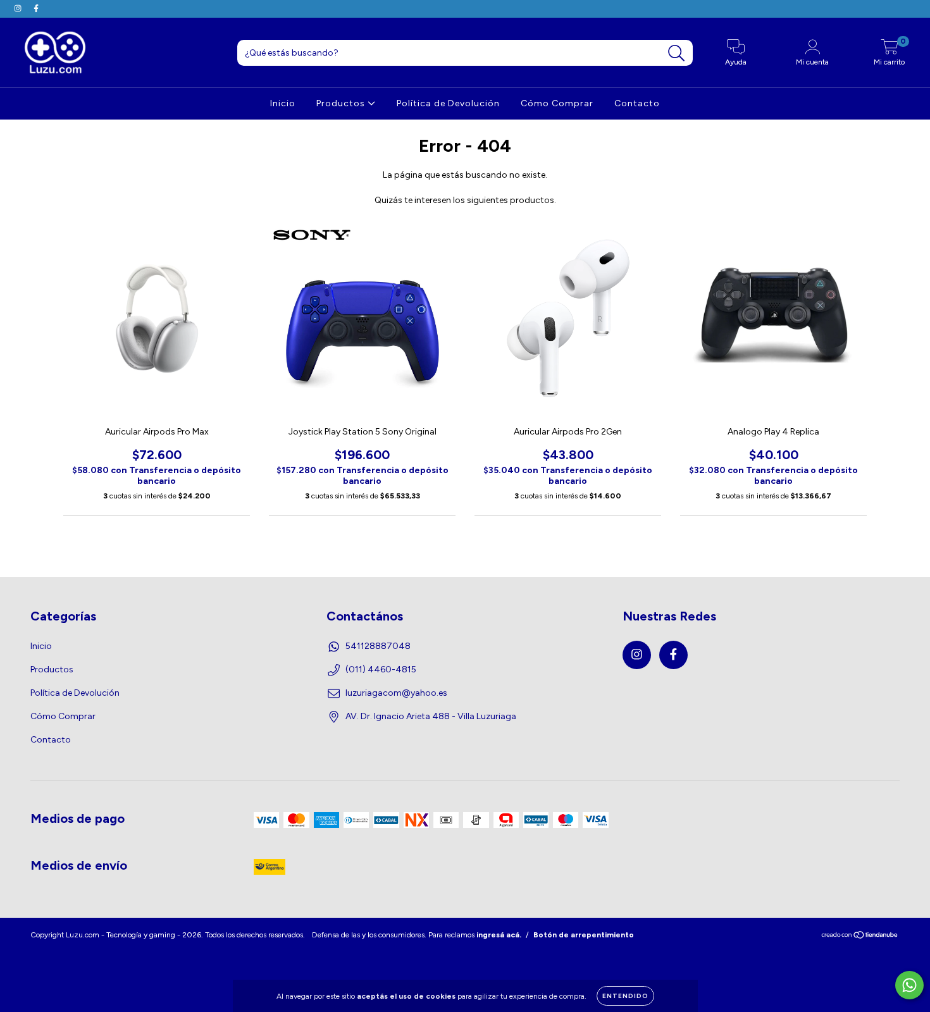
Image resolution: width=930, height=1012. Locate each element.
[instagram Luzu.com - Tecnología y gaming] (18, 8)
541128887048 (378, 646)
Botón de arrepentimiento (583, 934)
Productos (342, 103)
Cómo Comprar (557, 103)
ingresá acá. (498, 934)
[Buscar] (676, 53)
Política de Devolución (448, 103)
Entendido (625, 996)
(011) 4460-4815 (380, 669)
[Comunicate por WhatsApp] (909, 985)
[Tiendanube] (860, 936)
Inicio (282, 103)
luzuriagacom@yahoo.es (396, 693)
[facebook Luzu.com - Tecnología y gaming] (36, 8)
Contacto (637, 103)
